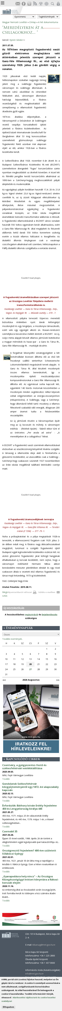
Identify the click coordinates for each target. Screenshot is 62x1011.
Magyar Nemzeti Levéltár (14, 22)
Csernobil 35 (9, 831)
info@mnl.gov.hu (34, 973)
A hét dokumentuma (48, 22)
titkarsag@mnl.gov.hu (43, 944)
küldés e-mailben (47, 592)
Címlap (32, 22)
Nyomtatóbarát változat (20, 592)
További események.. (12, 638)
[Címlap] (12, 11)
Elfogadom (8, 1007)
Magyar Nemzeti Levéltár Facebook (23, 4)
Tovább (6, 778)
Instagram (29, 4)
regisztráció (31, 614)
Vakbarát (40, 4)
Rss (35, 4)
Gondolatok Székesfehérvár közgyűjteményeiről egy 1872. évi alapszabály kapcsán (30, 787)
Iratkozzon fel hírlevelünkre (17, 4)
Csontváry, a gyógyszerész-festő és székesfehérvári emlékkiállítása (24, 766)
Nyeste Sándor (17, 39)
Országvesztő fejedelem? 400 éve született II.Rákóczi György (29, 852)
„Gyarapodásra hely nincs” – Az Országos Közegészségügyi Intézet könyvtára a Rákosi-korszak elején (30, 879)
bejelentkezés (49, 614)
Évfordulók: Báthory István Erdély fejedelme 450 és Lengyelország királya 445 (29, 807)
